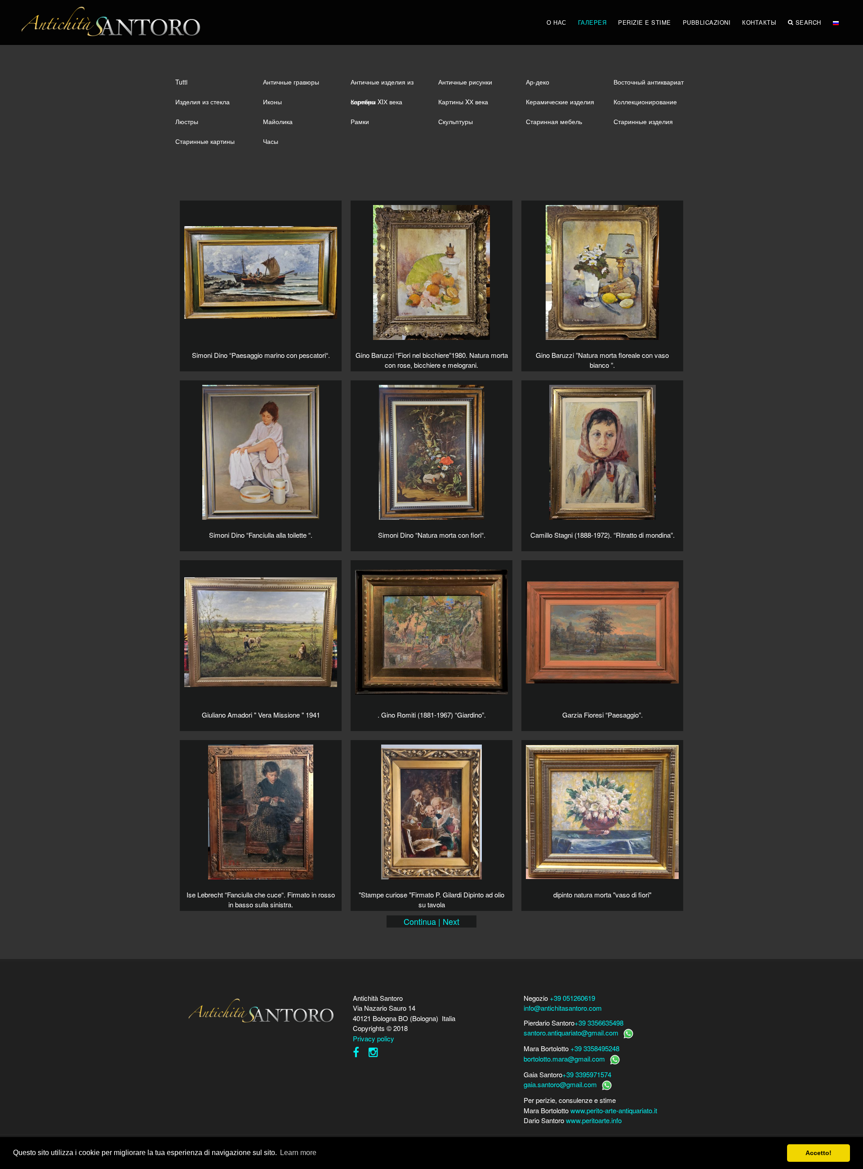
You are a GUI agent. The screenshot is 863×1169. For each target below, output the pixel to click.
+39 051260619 (572, 998)
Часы (270, 141)
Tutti (181, 81)
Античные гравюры (291, 81)
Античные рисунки (465, 81)
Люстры (186, 121)
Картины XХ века (463, 101)
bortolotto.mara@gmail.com (564, 1058)
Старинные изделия (643, 121)
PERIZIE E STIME (644, 22)
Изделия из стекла (202, 101)
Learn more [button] (298, 1152)
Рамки (360, 121)
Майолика (278, 121)
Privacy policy (373, 1038)
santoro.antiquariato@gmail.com (571, 1032)
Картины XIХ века (376, 101)
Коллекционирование (645, 101)
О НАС (556, 22)
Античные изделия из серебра (382, 84)
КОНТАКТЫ (759, 22)
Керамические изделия (560, 101)
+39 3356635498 (598, 1022)
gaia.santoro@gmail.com (560, 1084)
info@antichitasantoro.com (563, 1008)
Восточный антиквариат (649, 81)
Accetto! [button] (818, 1152)
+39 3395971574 (586, 1074)
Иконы (272, 101)
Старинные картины (205, 141)
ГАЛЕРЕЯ (592, 22)
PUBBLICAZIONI (707, 22)
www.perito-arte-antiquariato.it (613, 1110)
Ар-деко (537, 81)
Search (808, 22)
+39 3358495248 (594, 1048)
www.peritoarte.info (594, 1120)
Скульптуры (455, 121)
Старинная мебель (554, 121)
